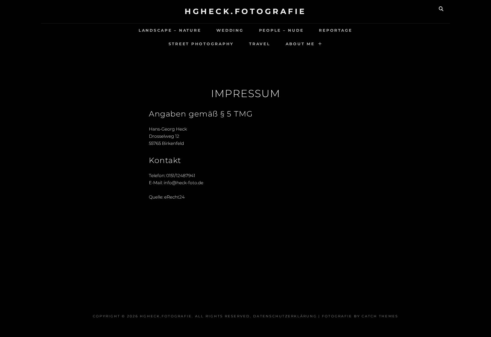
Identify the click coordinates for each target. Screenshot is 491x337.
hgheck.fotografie (245, 11)
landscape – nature (170, 30)
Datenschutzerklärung (285, 316)
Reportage (335, 30)
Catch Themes (380, 316)
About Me (300, 43)
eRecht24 (174, 197)
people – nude (281, 30)
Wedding (229, 30)
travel (259, 43)
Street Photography (201, 43)
